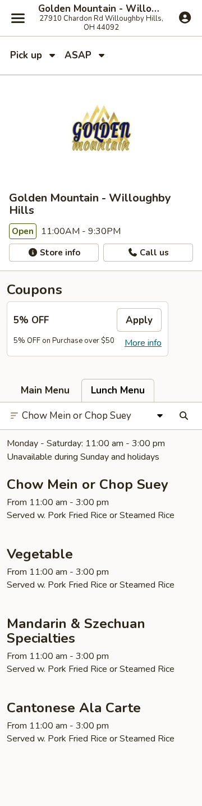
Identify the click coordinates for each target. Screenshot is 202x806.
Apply (139, 320)
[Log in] (185, 17)
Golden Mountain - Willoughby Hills (101, 9)
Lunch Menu (118, 390)
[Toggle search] (183, 416)
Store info (59, 252)
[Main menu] (18, 18)
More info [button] (143, 343)
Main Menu (45, 390)
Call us (153, 252)
